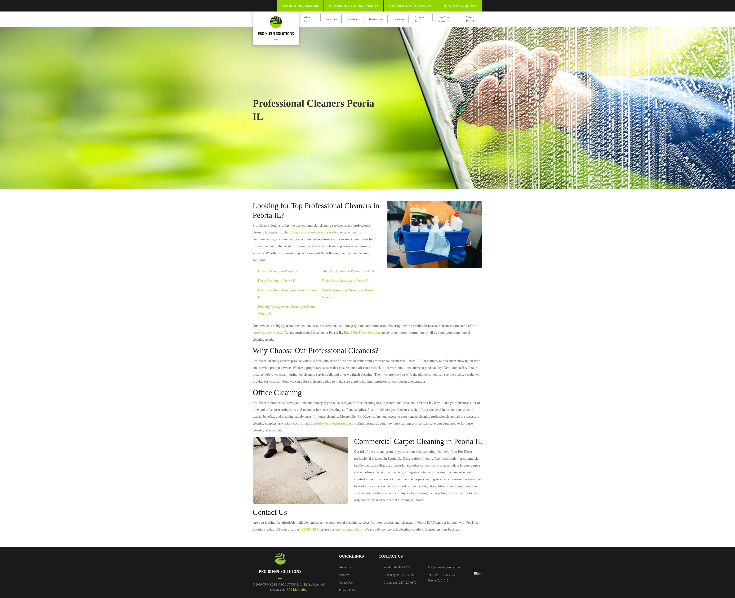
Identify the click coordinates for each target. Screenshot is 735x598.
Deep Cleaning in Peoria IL (277, 281)
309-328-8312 (409, 575)
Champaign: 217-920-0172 (411, 6)
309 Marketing (297, 589)
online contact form (349, 529)
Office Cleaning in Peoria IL (278, 271)
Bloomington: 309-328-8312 (353, 6)
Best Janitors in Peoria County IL (351, 271)
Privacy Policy (348, 590)
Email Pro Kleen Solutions (362, 332)
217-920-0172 (407, 582)
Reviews (398, 19)
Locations (353, 19)
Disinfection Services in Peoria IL (345, 281)
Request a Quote (460, 6)
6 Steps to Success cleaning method (314, 232)
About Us (345, 567)
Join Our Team (443, 19)
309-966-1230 (309, 529)
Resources (376, 19)
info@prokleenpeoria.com (335, 423)
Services (331, 19)
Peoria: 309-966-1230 (300, 6)
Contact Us (346, 582)
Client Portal (470, 19)
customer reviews (271, 332)
